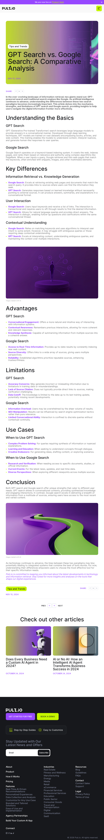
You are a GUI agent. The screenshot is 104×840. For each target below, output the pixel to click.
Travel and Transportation (51, 806)
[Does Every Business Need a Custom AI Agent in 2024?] (28, 641)
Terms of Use (82, 797)
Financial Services (53, 790)
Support (79, 786)
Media (47, 781)
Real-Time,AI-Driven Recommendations (16, 790)
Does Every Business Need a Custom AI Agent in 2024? (26, 662)
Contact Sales (82, 783)
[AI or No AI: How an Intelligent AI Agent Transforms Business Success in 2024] (75, 641)
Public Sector (50, 799)
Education (49, 796)
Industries (49, 767)
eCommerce (50, 787)
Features (10, 786)
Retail (46, 784)
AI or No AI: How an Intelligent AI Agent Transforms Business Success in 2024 (69, 664)
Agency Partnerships (17, 816)
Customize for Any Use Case (21, 800)
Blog (77, 770)
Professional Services (55, 793)
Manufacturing (51, 775)
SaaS (46, 816)
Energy (47, 778)
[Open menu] (99, 8)
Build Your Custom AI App (19, 820)
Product (10, 772)
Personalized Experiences (19, 794)
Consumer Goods (53, 802)
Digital (47, 810)
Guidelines (80, 773)
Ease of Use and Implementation (14, 809)
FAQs (78, 775)
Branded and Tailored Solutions (17, 804)
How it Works (13, 776)
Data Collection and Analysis (21, 797)
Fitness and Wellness (55, 773)
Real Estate (49, 770)
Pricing (9, 781)
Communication (52, 813)
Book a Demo (48, 716)
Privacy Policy (82, 794)
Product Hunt (58, 2)
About (9, 767)
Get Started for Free (20, 716)
